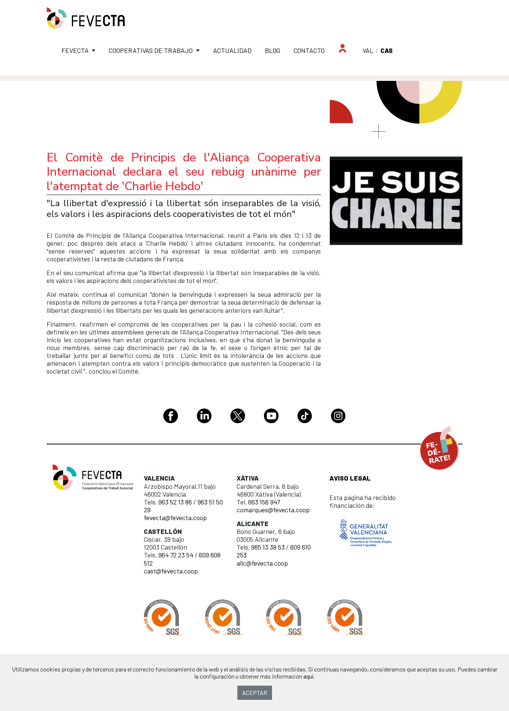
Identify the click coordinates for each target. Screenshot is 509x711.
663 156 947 (264, 502)
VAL (368, 50)
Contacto (309, 50)
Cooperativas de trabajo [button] (151, 50)
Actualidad (232, 50)
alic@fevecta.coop (262, 563)
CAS (386, 50)
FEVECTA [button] (75, 50)
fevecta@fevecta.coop (175, 517)
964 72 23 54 (175, 555)
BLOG (272, 50)
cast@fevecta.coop (171, 571)
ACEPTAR (254, 692)
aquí (308, 676)
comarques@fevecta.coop (273, 510)
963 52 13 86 (175, 502)
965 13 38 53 (268, 547)
